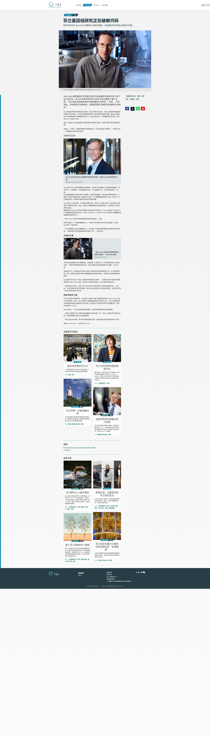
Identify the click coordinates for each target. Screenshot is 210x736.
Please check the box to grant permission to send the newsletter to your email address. (105, 367)
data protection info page (95, 386)
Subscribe (81, 371)
